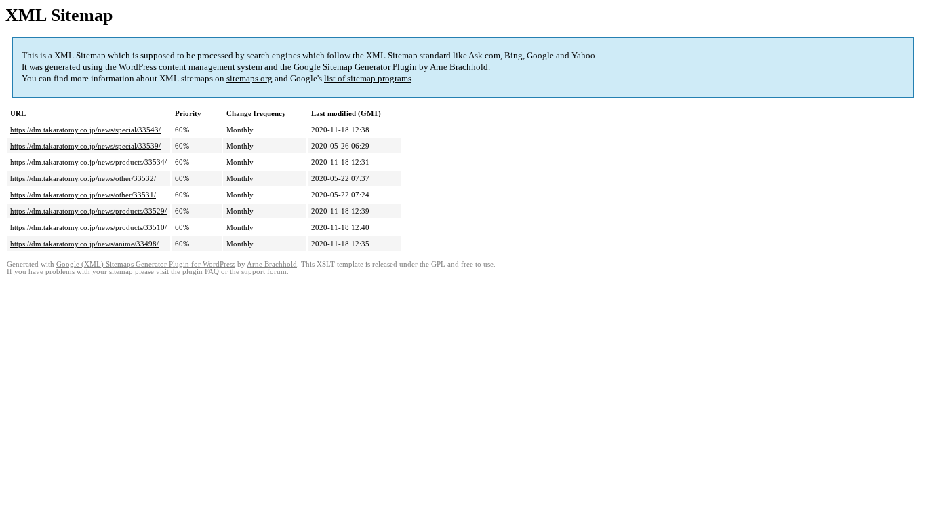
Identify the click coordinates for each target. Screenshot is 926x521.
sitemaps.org (249, 78)
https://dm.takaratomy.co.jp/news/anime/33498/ (84, 243)
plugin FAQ (200, 271)
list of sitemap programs (367, 78)
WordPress (138, 67)
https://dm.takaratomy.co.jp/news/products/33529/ (88, 211)
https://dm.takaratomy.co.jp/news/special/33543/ (85, 130)
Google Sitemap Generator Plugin (355, 67)
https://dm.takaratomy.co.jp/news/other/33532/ (83, 178)
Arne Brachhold (459, 67)
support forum (264, 271)
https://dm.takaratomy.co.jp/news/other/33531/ (83, 195)
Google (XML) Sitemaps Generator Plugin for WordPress (145, 264)
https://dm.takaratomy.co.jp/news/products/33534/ (88, 162)
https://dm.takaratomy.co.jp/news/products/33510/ (88, 227)
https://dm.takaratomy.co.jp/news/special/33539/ (85, 146)
